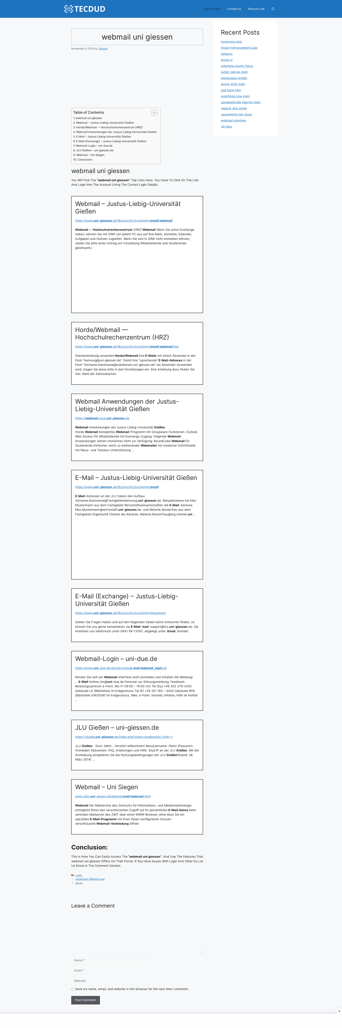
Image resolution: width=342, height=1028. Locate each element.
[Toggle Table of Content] (153, 113)
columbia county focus (237, 66)
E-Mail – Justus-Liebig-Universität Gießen (103, 136)
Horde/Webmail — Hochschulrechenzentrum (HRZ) (109, 127)
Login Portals (211, 9)
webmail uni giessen (89, 118)
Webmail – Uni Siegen (90, 155)
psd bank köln (231, 90)
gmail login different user (90, 878)
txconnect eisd (231, 41)
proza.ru (227, 60)
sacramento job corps (236, 114)
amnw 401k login (233, 84)
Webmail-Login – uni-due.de (94, 145)
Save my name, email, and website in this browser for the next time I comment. (132, 989)
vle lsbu (226, 126)
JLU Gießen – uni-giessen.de (94, 150)
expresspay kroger (234, 78)
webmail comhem (233, 120)
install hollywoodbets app (239, 48)
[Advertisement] (137, 81)
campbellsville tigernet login (241, 102)
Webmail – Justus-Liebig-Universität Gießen (105, 122)
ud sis (78, 882)
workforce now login (235, 96)
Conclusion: (85, 159)
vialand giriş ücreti (234, 108)
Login (78, 875)
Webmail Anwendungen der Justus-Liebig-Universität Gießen (116, 132)
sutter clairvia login (234, 72)
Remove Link (256, 9)
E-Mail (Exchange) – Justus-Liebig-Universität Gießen (111, 141)
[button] (273, 9)
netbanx (227, 54)
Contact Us (234, 9)
